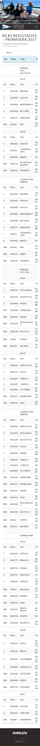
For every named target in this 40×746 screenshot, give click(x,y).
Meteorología (22, 738)
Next (35, 12)
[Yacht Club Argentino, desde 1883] (13, 26)
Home (14, 738)
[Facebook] (16, 741)
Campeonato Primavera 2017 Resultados (15, 44)
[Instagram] (23, 741)
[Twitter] (19, 741)
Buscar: (9, 53)
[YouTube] (21, 741)
